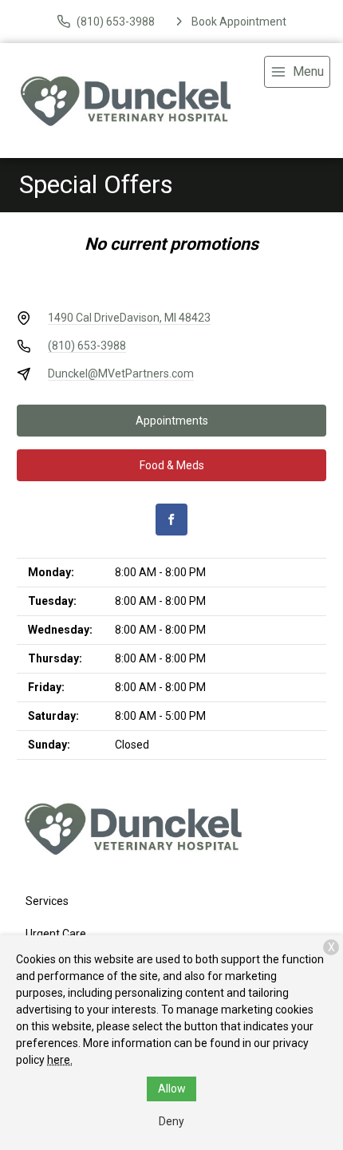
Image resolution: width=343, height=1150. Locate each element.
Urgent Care (56, 933)
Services (47, 901)
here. (60, 1059)
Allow (172, 1088)
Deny (171, 1121)
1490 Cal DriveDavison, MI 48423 (129, 317)
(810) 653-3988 (87, 345)
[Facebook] (171, 519)
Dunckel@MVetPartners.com (121, 373)
